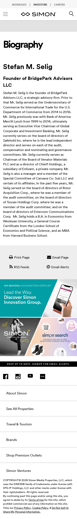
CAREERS (59, 4)
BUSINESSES (19, 4)
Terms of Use (36, 500)
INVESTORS (40, 4)
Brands (11, 439)
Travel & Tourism (19, 424)
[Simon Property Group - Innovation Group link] (38, 320)
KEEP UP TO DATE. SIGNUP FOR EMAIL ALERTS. (38, 364)
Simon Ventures (18, 470)
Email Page (60, 257)
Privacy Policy (22, 508)
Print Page (22, 257)
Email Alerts (60, 267)
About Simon (16, 393)
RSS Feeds (21, 267)
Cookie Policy (40, 508)
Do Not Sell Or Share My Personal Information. (36, 509)
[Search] (71, 15)
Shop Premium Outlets (24, 455)
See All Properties (20, 408)
